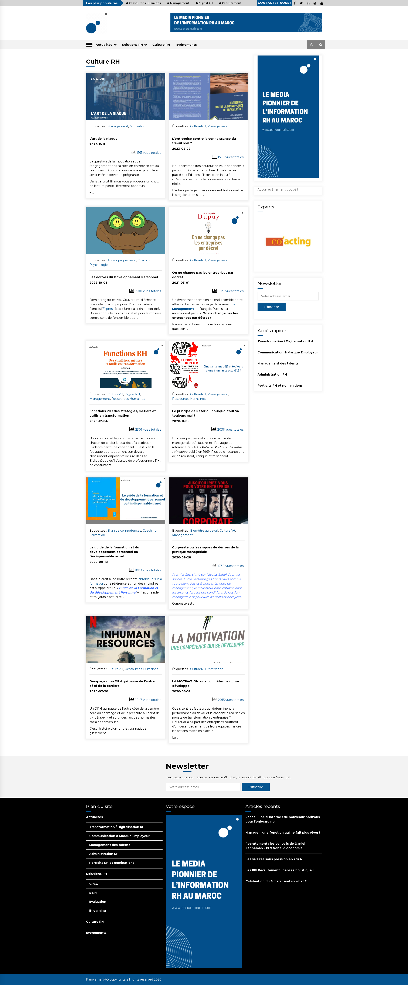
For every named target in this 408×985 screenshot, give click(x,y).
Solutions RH (132, 45)
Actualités (104, 45)
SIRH (93, 893)
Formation (97, 535)
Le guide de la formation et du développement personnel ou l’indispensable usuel (114, 551)
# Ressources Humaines (143, 3)
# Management (178, 3)
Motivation (138, 126)
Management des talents (278, 363)
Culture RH (161, 45)
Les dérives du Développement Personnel (123, 277)
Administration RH (272, 374)
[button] (311, 44)
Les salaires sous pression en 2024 (273, 859)
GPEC (93, 884)
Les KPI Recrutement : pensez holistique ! (279, 870)
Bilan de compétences (124, 530)
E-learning (97, 910)
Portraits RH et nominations (280, 385)
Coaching (144, 260)
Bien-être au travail (204, 530)
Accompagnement (122, 260)
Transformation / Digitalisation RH (285, 341)
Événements (186, 45)
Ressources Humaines (128, 399)
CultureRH (198, 126)
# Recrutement (230, 3)
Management (118, 126)
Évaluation (97, 902)
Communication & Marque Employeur (288, 352)
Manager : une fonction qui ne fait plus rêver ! (282, 832)
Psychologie (98, 265)
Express (108, 309)
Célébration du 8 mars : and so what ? (276, 881)
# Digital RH (204, 3)
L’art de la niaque (103, 139)
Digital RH (132, 394)
